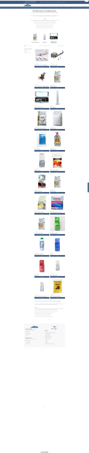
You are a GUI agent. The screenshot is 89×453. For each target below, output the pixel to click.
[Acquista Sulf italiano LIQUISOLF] (41, 244)
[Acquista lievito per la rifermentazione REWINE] (41, 118)
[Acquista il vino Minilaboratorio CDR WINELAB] (41, 55)
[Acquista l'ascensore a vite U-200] (57, 55)
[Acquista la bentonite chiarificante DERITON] (57, 286)
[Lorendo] (27, 5)
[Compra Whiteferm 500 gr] (57, 181)
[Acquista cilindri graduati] (57, 97)
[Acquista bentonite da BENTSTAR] (57, 265)
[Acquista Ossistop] (57, 244)
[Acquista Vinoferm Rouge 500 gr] (41, 181)
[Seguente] (51, 319)
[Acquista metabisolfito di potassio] (57, 223)
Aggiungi (42, 66)
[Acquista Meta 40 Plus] (41, 265)
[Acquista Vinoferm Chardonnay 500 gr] (41, 202)
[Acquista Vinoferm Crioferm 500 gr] (41, 223)
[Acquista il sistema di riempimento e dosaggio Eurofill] (41, 76)
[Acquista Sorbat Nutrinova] (57, 118)
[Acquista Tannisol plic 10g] (41, 139)
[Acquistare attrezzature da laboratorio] (41, 97)
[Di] (58, 2)
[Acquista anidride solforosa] (57, 139)
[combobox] (49, 2)
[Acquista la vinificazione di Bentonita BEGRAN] (41, 286)
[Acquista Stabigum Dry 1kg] (41, 160)
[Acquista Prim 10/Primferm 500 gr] (57, 160)
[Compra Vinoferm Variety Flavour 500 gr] (57, 202)
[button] (28, 49)
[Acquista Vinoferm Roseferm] (57, 76)
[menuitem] (60, 2)
